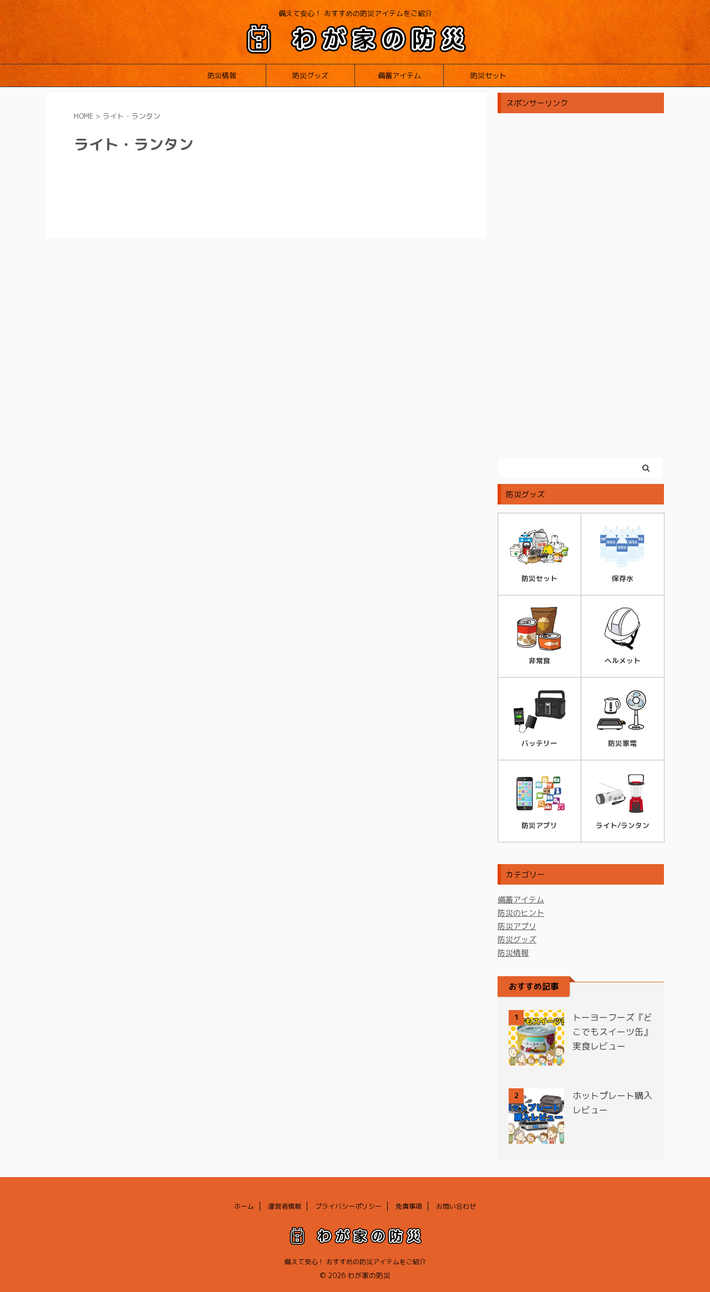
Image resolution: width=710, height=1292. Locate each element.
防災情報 (221, 75)
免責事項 (408, 1206)
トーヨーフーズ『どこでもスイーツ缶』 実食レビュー (612, 1031)
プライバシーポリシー (348, 1206)
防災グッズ (310, 75)
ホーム (244, 1206)
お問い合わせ (456, 1206)
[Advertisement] (581, 285)
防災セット (488, 75)
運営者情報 (284, 1206)
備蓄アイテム (399, 75)
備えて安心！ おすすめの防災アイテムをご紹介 (355, 1261)
